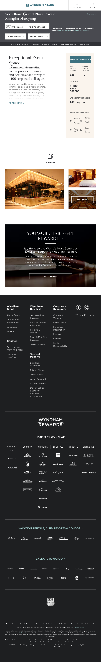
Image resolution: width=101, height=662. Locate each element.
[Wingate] (43, 464)
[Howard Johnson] (28, 481)
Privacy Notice (37, 370)
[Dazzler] (58, 473)
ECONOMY (27, 447)
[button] (50, 528)
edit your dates (64, 30)
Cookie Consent (38, 383)
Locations (12, 327)
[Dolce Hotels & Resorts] (89, 464)
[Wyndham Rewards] (50, 422)
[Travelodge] (28, 490)
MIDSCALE (43, 447)
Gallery (45, 44)
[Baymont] (43, 490)
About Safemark (38, 379)
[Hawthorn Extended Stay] (12, 459)
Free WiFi (76, 130)
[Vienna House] (58, 481)
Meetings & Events (68, 44)
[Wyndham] (73, 456)
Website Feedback (84, 315)
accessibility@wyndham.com (22, 633)
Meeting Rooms (77, 121)
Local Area (85, 44)
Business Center (87, 130)
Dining (54, 44)
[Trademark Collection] (73, 464)
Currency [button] (90, 14)
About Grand (13, 315)
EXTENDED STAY (12, 449)
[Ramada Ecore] (43, 507)
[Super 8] (28, 464)
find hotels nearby (81, 30)
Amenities (35, 44)
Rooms (25, 44)
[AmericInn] (43, 481)
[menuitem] (6, 5)
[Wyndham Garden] (43, 473)
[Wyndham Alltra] (58, 490)
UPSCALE (73, 447)
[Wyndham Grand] (89, 473)
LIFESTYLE (58, 447)
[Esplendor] (58, 464)
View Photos (82, 199)
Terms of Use (36, 374)
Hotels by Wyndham (50, 437)
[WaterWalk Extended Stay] (12, 468)
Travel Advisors (37, 344)
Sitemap (11, 331)
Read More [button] (15, 103)
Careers (57, 339)
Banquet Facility (87, 121)
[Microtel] (28, 473)
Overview (15, 44)
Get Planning (50, 276)
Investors (57, 334)
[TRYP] (58, 456)
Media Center (60, 322)
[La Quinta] (43, 456)
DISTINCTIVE (89, 447)
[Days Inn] (28, 456)
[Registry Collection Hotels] (89, 456)
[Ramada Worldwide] (43, 498)
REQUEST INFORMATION (80, 59)
